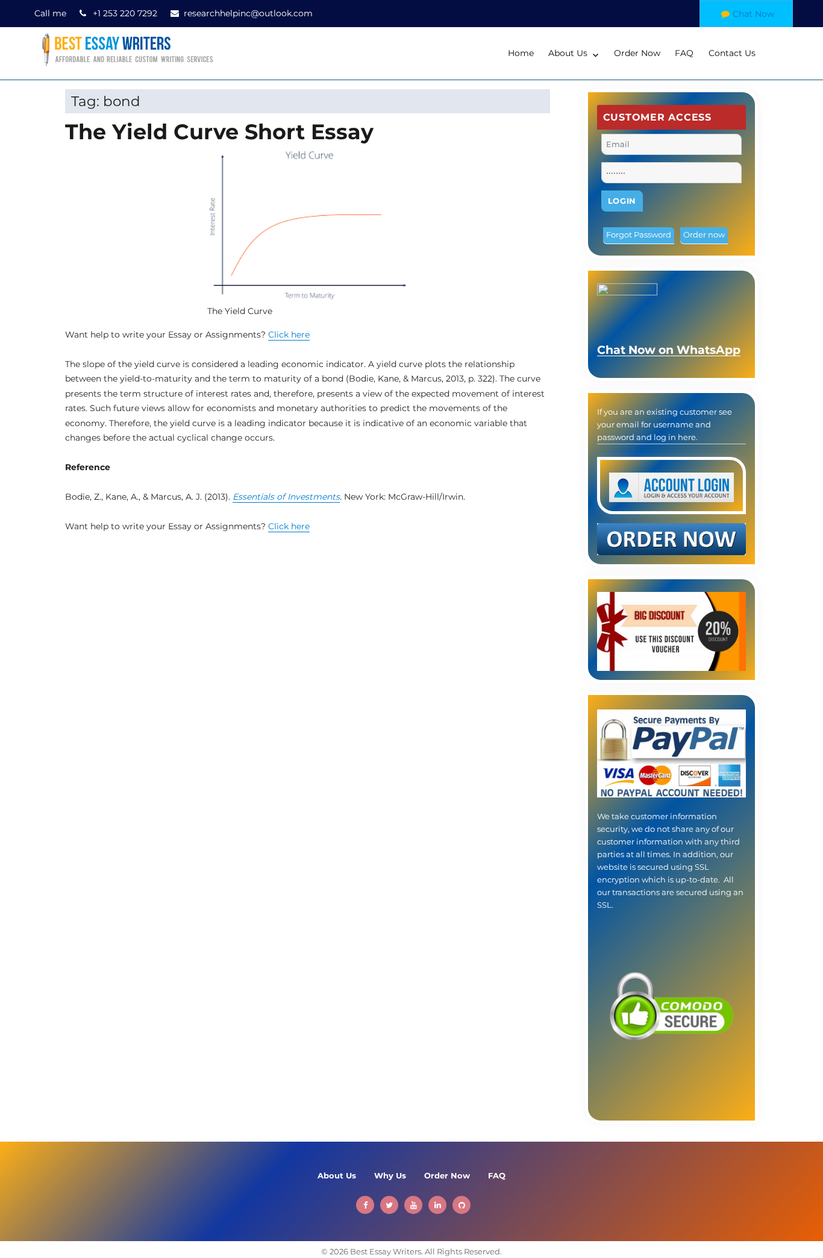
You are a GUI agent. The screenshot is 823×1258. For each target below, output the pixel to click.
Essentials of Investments (286, 496)
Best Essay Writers (385, 1251)
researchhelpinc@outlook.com (248, 13)
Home (521, 53)
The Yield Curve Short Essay (219, 132)
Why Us (390, 1175)
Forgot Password (638, 234)
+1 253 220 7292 (125, 13)
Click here (289, 334)
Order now (704, 234)
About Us (567, 53)
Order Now (637, 53)
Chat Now (753, 13)
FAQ (684, 53)
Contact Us (732, 53)
